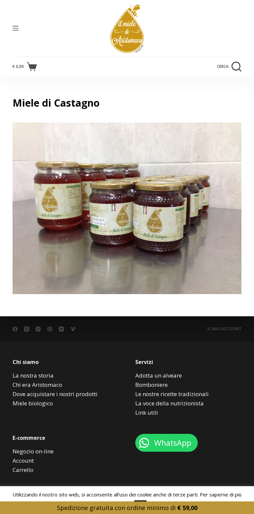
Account (23, 460)
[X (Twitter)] (26, 329)
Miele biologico (33, 403)
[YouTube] (61, 329)
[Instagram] (38, 329)
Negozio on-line (33, 451)
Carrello (23, 470)
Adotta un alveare (158, 375)
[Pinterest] (49, 329)
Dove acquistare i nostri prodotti (55, 394)
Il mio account (224, 329)
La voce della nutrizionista (169, 403)
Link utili (146, 412)
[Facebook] (15, 329)
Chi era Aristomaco (37, 384)
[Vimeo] (72, 329)
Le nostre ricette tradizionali (172, 394)
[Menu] (16, 28)
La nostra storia (33, 375)
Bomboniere (151, 384)
